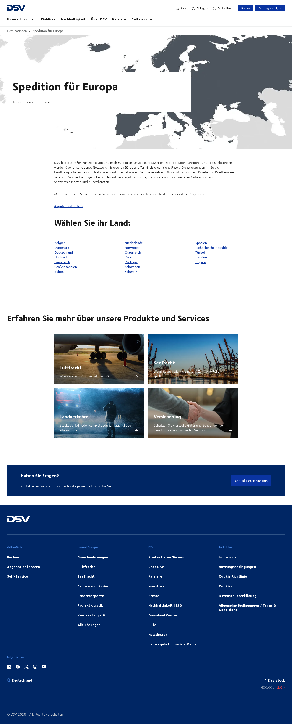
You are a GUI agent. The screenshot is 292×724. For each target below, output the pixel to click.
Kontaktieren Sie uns (251, 480)
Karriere (119, 19)
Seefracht (164, 362)
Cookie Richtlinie (233, 576)
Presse (153, 595)
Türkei (200, 252)
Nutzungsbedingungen (237, 566)
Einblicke (48, 19)
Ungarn (200, 262)
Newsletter (157, 634)
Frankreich (62, 262)
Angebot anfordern (68, 206)
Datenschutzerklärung (237, 595)
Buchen (245, 8)
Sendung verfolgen (270, 8)
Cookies (225, 586)
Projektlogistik (90, 605)
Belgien (59, 242)
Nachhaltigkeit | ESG (165, 605)
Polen (129, 257)
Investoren (157, 586)
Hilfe (152, 624)
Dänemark (61, 247)
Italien (59, 271)
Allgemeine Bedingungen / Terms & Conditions (247, 607)
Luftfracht (71, 367)
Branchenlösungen (93, 557)
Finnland (60, 257)
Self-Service (17, 576)
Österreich (133, 252)
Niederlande (134, 242)
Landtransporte (91, 595)
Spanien (201, 242)
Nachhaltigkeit (73, 19)
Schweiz (131, 271)
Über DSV (99, 19)
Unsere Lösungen (21, 19)
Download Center (163, 615)
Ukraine (201, 257)
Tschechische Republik (212, 247)
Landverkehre (74, 416)
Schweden (132, 266)
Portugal (131, 262)
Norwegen (132, 247)
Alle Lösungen (89, 624)
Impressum (227, 557)
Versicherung (167, 416)
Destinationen (17, 30)
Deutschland (63, 252)
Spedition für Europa (48, 30)
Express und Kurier (93, 586)
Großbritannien (65, 266)
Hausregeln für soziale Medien (173, 644)
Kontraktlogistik (92, 615)
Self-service (142, 19)
